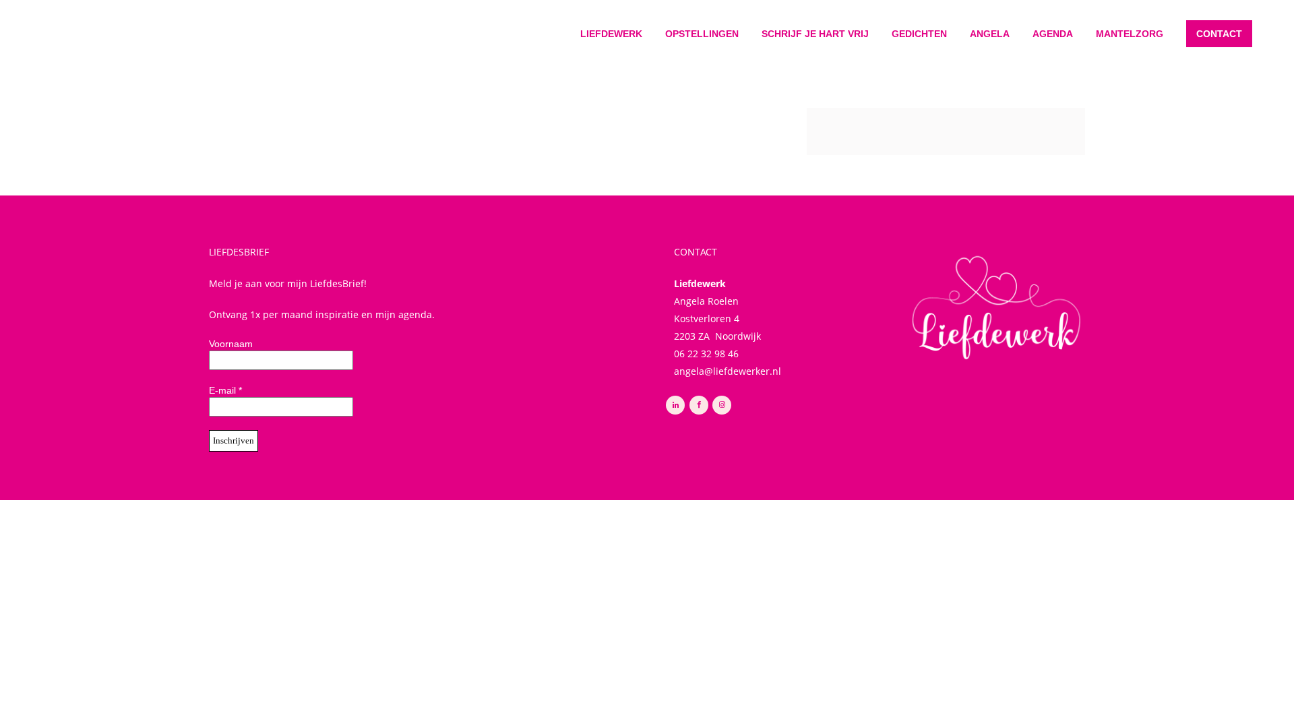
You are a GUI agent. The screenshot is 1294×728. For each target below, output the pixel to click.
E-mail (225, 390)
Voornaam (231, 343)
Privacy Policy (584, 510)
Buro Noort (716, 510)
